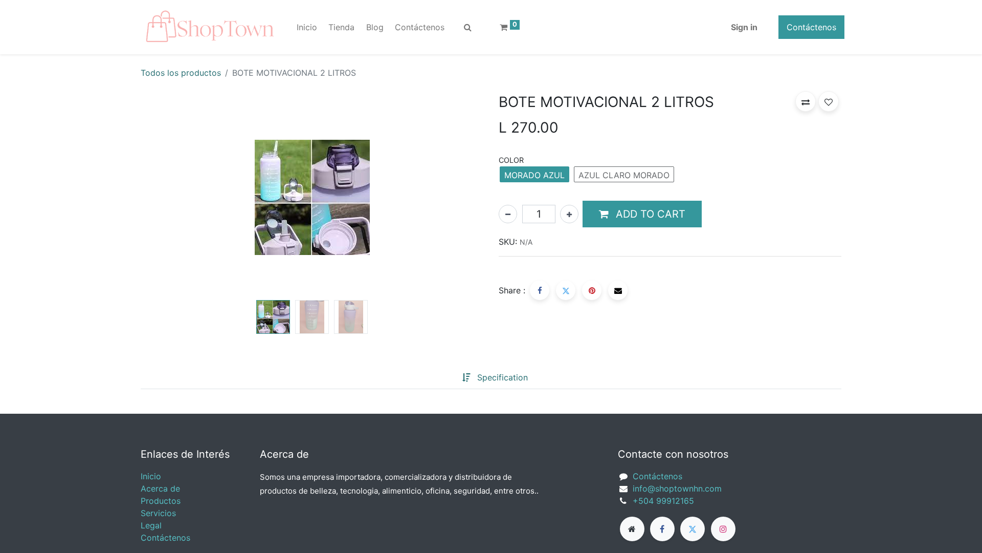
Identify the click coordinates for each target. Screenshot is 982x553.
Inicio (151, 476)
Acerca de (160, 488)
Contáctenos (811, 27)
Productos (161, 501)
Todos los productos (181, 73)
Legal (151, 525)
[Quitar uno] (508, 214)
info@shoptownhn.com (677, 488)
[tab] (446, 378)
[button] (166, 193)
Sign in (744, 27)
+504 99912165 (663, 501)
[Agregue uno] (569, 214)
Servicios (158, 513)
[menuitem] (307, 27)
